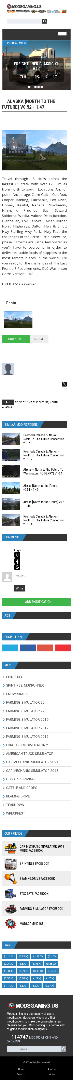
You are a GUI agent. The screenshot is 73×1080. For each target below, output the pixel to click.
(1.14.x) (9, 956)
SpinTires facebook (34, 864)
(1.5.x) (23, 985)
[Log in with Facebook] (17, 561)
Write (19, 588)
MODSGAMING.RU (31, 924)
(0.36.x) (51, 963)
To (16, 402)
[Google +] (45, 648)
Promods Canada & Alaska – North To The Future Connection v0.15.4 (43, 520)
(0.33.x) (9, 978)
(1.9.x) (37, 978)
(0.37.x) (49, 985)
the (35, 402)
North (54, 402)
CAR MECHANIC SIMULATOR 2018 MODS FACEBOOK (42, 849)
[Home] (36, 11)
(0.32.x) (23, 956)
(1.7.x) (50, 978)
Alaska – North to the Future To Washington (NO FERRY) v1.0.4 (43, 471)
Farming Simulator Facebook (41, 909)
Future (43, 402)
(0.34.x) (9, 971)
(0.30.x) (23, 978)
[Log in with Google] (17, 567)
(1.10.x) (36, 963)
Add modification (37, 602)
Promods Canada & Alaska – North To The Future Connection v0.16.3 (43, 439)
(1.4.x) (52, 956)
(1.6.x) (23, 963)
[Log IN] (52, 21)
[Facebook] (28, 648)
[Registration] (62, 21)
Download (16, 339)
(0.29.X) (23, 971)
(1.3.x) (36, 985)
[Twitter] (10, 648)
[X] (64, 384)
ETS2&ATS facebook (34, 894)
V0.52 (22, 402)
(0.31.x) (9, 963)
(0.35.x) (38, 971)
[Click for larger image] (18, 319)
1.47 (29, 402)
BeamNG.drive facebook (37, 879)
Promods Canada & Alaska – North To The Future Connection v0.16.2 (43, 455)
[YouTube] (63, 648)
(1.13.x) (38, 956)
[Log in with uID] (17, 555)
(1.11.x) (9, 985)
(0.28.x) (52, 971)
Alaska (7, 407)
